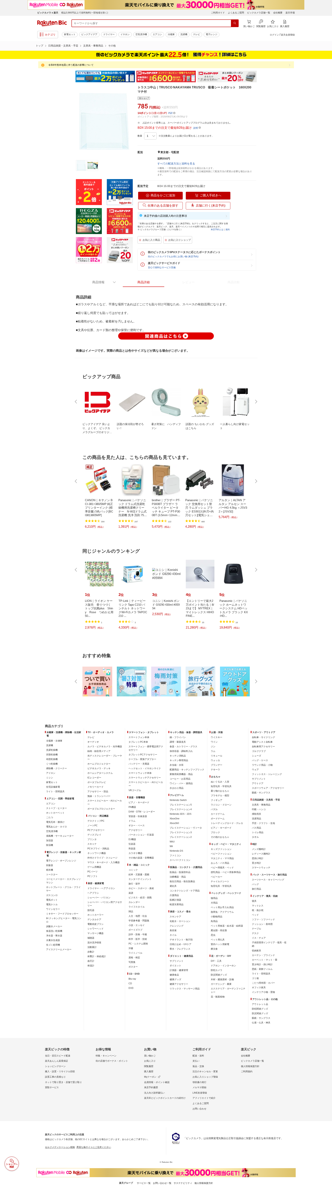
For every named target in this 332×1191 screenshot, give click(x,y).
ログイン (274, 34)
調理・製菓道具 (178, 742)
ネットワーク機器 (96, 853)
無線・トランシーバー (98, 796)
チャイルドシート (220, 881)
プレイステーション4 (181, 809)
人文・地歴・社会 (138, 916)
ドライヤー (109, 34)
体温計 (90, 965)
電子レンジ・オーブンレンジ (61, 860)
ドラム (132, 821)
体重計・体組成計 (96, 956)
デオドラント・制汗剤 (181, 939)
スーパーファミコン (180, 860)
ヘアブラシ (93, 893)
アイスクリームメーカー (58, 949)
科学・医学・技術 (138, 939)
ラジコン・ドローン (221, 804)
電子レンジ (211, 34)
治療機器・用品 (178, 876)
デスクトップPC (96, 821)
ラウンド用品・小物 (262, 765)
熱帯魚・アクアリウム (222, 912)
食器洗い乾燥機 (54, 931)
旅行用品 (256, 889)
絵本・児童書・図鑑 (139, 874)
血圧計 (90, 961)
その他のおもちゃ (220, 837)
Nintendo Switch (178, 800)
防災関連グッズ (219, 974)
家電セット (70, 34)
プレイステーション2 (181, 837)
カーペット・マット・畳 (264, 959)
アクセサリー (135, 830)
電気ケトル (52, 904)
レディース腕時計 (261, 853)
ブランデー (216, 765)
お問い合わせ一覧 (162, 1183)
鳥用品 (214, 921)
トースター (52, 874)
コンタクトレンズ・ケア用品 (185, 890)
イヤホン (125, 34)
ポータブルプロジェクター (101, 808)
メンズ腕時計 (259, 849)
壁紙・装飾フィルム (262, 969)
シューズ (256, 755)
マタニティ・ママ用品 (222, 858)
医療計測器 (175, 900)
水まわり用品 (176, 788)
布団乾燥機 (52, 759)
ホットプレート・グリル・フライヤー (63, 889)
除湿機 (49, 845)
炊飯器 (49, 865)
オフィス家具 (259, 987)
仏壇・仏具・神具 (261, 1022)
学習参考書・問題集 (139, 920)
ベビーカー (216, 876)
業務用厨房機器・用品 (181, 774)
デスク (255, 933)
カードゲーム (218, 814)
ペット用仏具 (218, 939)
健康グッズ (175, 979)
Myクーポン (150, 1077)
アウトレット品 (260, 1004)
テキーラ (215, 769)
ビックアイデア (89, 34)
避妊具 (173, 886)
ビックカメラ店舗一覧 (258, 12)
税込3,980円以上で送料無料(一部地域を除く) (84, 12)
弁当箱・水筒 (176, 765)
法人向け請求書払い (154, 1092)
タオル (255, 837)
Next (260, 76)
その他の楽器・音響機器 (141, 857)
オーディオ (93, 742)
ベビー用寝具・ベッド (222, 867)
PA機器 (132, 807)
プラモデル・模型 (220, 795)
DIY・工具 (216, 961)
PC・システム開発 (138, 943)
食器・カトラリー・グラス (183, 746)
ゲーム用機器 (94, 867)
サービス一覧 (144, 1183)
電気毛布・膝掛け (55, 822)
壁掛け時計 (257, 858)
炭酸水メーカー (54, 926)
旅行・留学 (134, 883)
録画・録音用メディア (98, 751)
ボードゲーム (218, 818)
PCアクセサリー (96, 830)
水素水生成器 (53, 940)
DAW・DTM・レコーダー (142, 811)
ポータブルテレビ (96, 782)
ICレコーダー (94, 777)
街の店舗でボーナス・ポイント (112, 1061)
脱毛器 (90, 910)
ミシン (49, 777)
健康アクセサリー (179, 984)
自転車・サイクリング (263, 737)
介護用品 (174, 895)
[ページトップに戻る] (326, 718)
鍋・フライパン (178, 737)
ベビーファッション (221, 853)
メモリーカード (95, 787)
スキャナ (92, 844)
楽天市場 (290, 12)
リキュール (216, 755)
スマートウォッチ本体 (140, 773)
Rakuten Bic (52, 23)
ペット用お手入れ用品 (222, 907)
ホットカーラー (95, 915)
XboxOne (174, 818)
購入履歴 (148, 1071)
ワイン (214, 742)
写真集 (132, 962)
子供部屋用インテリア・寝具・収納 (269, 944)
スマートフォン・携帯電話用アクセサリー (146, 748)
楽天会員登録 (288, 34)
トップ (39, 45)
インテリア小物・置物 (263, 992)
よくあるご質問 (236, 12)
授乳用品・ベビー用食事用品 (226, 872)
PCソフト (92, 876)
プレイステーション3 (181, 832)
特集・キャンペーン (106, 1055)
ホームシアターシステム (100, 773)
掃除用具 (256, 814)
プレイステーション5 (181, 804)
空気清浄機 (141, 34)
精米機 (49, 870)
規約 (228, 229)
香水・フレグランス (180, 949)
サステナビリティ (183, 1183)
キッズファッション (221, 849)
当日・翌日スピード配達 (57, 1055)
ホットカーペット (55, 812)
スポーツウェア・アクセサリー (268, 788)
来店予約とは (217, 229)
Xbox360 (174, 823)
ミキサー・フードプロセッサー (62, 913)
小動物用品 (216, 916)
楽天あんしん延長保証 (56, 1061)
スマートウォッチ (261, 867)
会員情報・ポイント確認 (156, 1082)
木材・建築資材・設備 (222, 979)
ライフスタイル (137, 906)
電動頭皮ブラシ (95, 924)
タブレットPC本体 (138, 742)
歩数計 (90, 951)
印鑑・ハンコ (259, 809)
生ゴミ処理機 (53, 944)
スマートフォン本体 (139, 737)
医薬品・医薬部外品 (180, 872)
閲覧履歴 (148, 1066)
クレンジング (176, 925)
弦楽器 (132, 844)
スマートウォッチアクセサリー (145, 777)
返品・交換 (198, 1066)
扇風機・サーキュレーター (60, 836)
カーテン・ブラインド (263, 955)
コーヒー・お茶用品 (180, 778)
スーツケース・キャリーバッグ (268, 879)
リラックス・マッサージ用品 (185, 988)
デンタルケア (94, 919)
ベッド (255, 915)
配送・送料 (198, 1055)
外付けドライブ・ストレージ (102, 857)
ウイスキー (216, 737)
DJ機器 (132, 839)
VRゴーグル (135, 790)
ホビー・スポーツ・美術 (141, 888)
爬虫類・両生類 (219, 930)
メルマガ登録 (199, 1087)
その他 (112, 45)
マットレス (257, 905)
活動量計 (92, 947)
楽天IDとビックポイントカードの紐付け (165, 1098)
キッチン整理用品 (179, 760)
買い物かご (150, 1055)
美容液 (173, 930)
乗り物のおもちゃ (220, 791)
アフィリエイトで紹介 (204, 1098)
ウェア (255, 769)
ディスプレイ (94, 834)
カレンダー (134, 902)
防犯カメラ (216, 970)
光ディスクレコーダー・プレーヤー (104, 757)
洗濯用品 (256, 818)
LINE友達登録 (200, 1092)
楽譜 (131, 893)
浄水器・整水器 (54, 935)
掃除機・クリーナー (56, 768)
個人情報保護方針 (250, 1066)
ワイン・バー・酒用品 (181, 783)
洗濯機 (183, 34)
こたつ (49, 817)
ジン (213, 746)
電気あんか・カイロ (56, 826)
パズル (214, 809)
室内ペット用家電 (220, 944)
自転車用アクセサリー (263, 746)
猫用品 (214, 898)
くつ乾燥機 (52, 763)
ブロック (215, 832)
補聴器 (90, 938)
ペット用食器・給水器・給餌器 (227, 925)
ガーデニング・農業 (221, 984)
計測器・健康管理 (179, 970)
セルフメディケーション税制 (60, 1147)
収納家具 (256, 950)
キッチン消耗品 (178, 755)
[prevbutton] (76, 401)
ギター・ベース (137, 825)
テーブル (256, 928)
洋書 (131, 948)
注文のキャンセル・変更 (205, 1071)
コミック (133, 870)
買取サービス (52, 1087)
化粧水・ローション (180, 921)
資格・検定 (134, 957)
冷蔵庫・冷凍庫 (54, 740)
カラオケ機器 (135, 853)
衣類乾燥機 (52, 754)
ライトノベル (135, 953)
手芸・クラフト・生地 (263, 823)
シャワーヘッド (95, 928)
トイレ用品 (257, 832)
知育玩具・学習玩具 (221, 786)
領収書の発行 (199, 1082)
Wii (171, 846)
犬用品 (214, 902)
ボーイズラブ (135, 930)
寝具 (254, 901)
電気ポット (52, 900)
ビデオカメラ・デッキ (98, 768)
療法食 (214, 949)
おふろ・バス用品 (220, 863)
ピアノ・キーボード (139, 802)
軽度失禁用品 (176, 904)
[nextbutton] (256, 401)
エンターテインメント (140, 879)
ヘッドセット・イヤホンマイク (145, 768)
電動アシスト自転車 (262, 742)
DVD (131, 988)
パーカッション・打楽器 (141, 834)
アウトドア (257, 783)
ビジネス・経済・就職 (140, 897)
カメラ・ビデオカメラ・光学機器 (104, 746)
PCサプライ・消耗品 (98, 848)
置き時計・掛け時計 (262, 964)
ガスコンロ (52, 895)
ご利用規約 (246, 1071)
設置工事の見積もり (55, 1077)
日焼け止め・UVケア (180, 944)
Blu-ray (132, 979)
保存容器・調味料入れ (181, 751)
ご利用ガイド (218, 12)
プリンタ (92, 839)
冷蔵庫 (171, 34)
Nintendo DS (176, 851)
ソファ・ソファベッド (263, 919)
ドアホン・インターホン (223, 965)
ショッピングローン (55, 1066)
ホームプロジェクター (98, 763)
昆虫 (213, 935)
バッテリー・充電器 (139, 763)
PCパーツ (92, 871)
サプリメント (176, 961)
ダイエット (175, 965)
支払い (196, 1061)
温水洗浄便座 (94, 942)
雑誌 (131, 911)
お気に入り (150, 1061)
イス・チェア (259, 938)
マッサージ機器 (95, 933)
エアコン (157, 34)
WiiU (172, 841)
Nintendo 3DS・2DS (180, 814)
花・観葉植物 (218, 996)
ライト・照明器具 (55, 791)
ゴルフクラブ (259, 751)
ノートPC (92, 825)
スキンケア (175, 916)
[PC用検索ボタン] (235, 23)
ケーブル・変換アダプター (142, 759)
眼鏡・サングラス (261, 792)
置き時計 (256, 863)
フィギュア (216, 800)
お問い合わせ (199, 1108)
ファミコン (175, 855)
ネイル (173, 935)
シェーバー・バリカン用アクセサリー (104, 904)
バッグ (255, 884)
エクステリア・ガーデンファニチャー (228, 990)
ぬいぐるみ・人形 (220, 781)
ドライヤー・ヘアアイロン (101, 888)
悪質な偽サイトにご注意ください (93, 1147)
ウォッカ (215, 760)
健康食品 (174, 974)
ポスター (133, 966)
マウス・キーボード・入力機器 (103, 862)
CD (130, 983)
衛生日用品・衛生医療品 (182, 881)
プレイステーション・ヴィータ (186, 827)
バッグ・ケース (260, 760)
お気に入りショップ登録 (205, 1077)
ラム (213, 751)
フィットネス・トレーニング (267, 774)
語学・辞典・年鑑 (138, 934)
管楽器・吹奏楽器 (138, 816)
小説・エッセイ (137, 925)
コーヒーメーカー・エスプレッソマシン (63, 881)
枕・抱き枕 (257, 910)
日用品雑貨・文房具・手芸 (63, 45)
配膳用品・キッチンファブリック (187, 769)
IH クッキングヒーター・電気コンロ (63, 920)
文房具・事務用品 (93, 45)
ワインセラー (53, 909)
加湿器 (49, 840)
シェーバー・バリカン (98, 897)
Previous (72, 76)
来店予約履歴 (151, 1087)
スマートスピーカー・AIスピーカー (104, 802)
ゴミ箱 (255, 978)
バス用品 (256, 827)
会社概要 (277, 12)
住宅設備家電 (53, 787)
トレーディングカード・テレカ (227, 823)
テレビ (196, 34)
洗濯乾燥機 (52, 750)
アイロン (50, 773)
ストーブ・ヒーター (56, 808)
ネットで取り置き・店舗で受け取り (63, 1082)
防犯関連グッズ (260, 1008)
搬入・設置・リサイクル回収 (60, 1071)
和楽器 (132, 848)
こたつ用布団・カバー (263, 983)
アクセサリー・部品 (97, 791)
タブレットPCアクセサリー (143, 754)
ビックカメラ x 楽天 (47, 12)
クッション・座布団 (262, 924)
